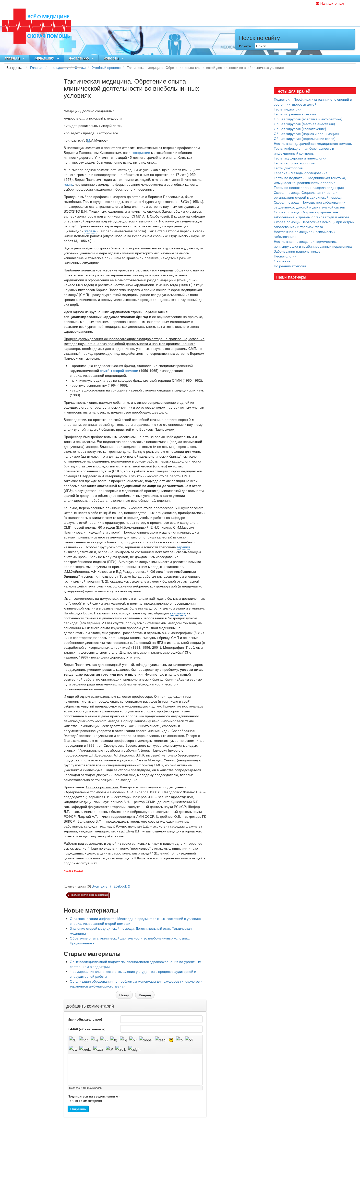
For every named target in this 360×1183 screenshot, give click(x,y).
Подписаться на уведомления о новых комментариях (93, 1098)
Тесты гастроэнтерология (294, 162)
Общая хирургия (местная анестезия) (304, 123)
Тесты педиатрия (287, 109)
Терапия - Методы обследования (300, 172)
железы (90, 230)
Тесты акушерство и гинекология (300, 158)
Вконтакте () (101, 886)
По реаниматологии (290, 265)
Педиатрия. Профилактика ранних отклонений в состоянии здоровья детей (313, 102)
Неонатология (285, 256)
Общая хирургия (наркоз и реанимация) (306, 133)
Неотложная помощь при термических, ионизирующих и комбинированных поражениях (313, 244)
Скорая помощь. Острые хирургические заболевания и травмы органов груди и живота (311, 214)
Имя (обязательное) (85, 1019)
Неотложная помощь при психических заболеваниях (304, 234)
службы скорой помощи (119, 370)
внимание (178, 612)
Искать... (246, 45)
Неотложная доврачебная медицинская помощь (313, 143)
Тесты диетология (288, 167)
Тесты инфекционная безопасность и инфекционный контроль (304, 151)
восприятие (141, 152)
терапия (183, 546)
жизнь (68, 184)
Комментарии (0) (77, 886)
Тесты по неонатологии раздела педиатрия (309, 187)
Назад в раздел (73, 870)
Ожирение (282, 260)
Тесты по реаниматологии (295, 113)
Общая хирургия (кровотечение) (300, 128)
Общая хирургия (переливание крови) (305, 138)
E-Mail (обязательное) (87, 1028)
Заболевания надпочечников (297, 251)
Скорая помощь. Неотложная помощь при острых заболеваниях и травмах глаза (314, 224)
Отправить (78, 1109)
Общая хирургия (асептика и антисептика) (308, 118)
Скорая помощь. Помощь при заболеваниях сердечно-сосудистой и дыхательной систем (310, 204)
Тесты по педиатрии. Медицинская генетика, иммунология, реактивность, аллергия (310, 180)
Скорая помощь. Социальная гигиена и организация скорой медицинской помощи (308, 195)
